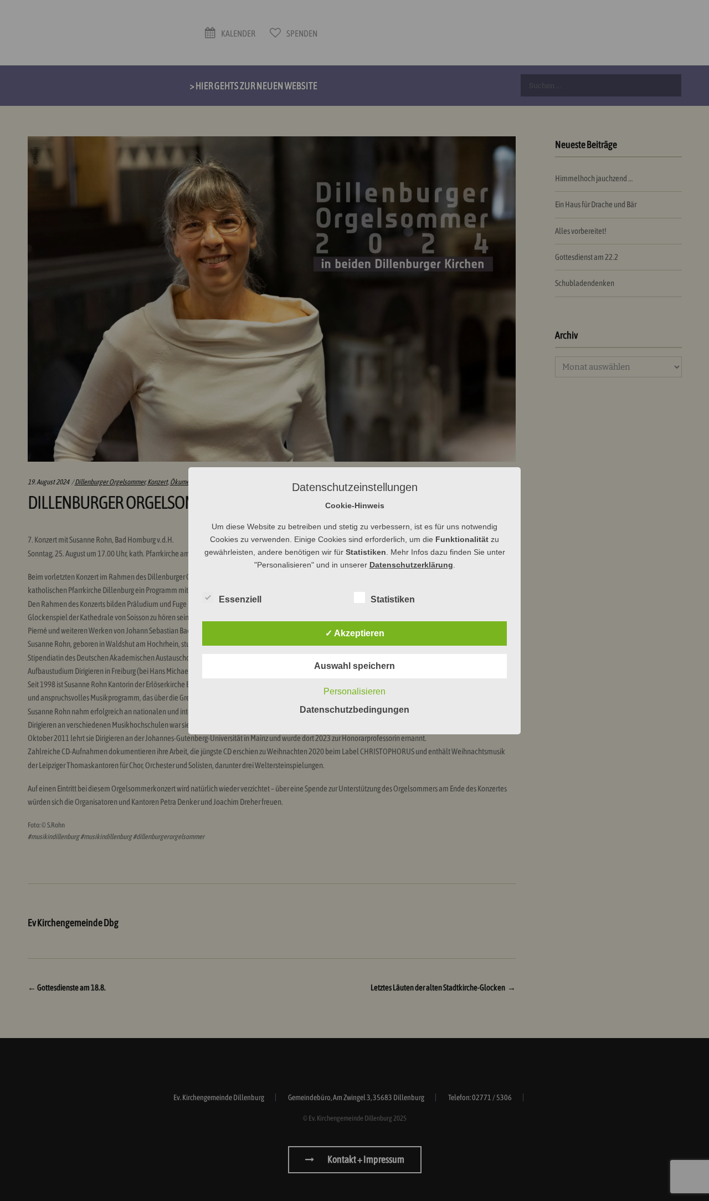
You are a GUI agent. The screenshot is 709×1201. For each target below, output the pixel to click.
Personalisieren (354, 691)
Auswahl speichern (354, 666)
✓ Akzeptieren (354, 633)
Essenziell (240, 599)
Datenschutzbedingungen (354, 709)
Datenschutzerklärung (411, 564)
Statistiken (393, 599)
